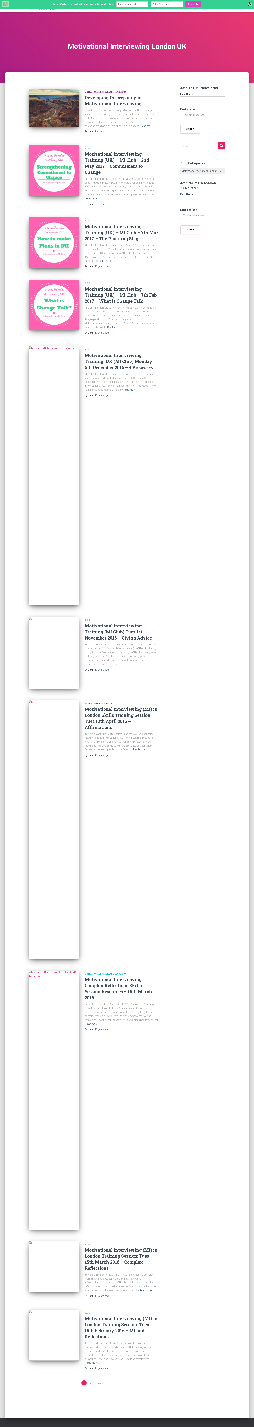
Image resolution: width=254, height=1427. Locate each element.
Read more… (147, 126)
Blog (87, 148)
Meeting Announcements (98, 703)
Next (99, 1383)
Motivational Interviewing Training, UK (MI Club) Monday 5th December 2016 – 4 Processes (119, 361)
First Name (186, 94)
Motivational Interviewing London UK (105, 92)
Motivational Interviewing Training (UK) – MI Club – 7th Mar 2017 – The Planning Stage (121, 232)
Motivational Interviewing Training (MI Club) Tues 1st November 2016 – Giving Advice (118, 632)
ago (101, 131)
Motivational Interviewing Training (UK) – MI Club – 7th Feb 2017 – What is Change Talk (121, 295)
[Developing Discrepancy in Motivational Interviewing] (54, 108)
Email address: (188, 109)
